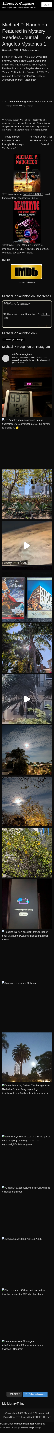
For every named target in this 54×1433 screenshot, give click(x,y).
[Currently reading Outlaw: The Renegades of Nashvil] (27, 1108)
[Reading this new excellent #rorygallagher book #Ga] (27, 955)
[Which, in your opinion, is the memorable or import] (27, 597)
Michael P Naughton (27, 282)
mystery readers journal (36, 130)
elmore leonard (25, 123)
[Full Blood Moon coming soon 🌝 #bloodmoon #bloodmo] (27, 750)
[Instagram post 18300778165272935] (27, 1262)
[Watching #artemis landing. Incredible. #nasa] (27, 545)
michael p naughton (15, 130)
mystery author (12, 120)
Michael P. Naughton (18, 3)
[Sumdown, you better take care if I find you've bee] (27, 1160)
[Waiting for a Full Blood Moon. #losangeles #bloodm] (27, 801)
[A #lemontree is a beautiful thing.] (27, 852)
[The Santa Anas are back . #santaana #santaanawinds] (27, 699)
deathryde (27, 120)
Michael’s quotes (17, 303)
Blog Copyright (27, 106)
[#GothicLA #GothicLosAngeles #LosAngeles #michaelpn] (27, 1211)
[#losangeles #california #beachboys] (27, 648)
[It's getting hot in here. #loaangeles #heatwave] (27, 392)
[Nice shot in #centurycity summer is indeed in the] (27, 494)
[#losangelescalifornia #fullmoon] (27, 1006)
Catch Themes (43, 1417)
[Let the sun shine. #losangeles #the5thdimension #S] (27, 1364)
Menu (47, 5)
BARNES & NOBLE (33, 194)
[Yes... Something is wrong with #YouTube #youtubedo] (27, 904)
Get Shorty (38, 123)
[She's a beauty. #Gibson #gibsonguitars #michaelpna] (27, 1313)
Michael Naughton (30, 50)
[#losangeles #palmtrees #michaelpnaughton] (27, 1057)
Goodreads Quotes (44, 326)
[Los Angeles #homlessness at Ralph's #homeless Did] (27, 443)
